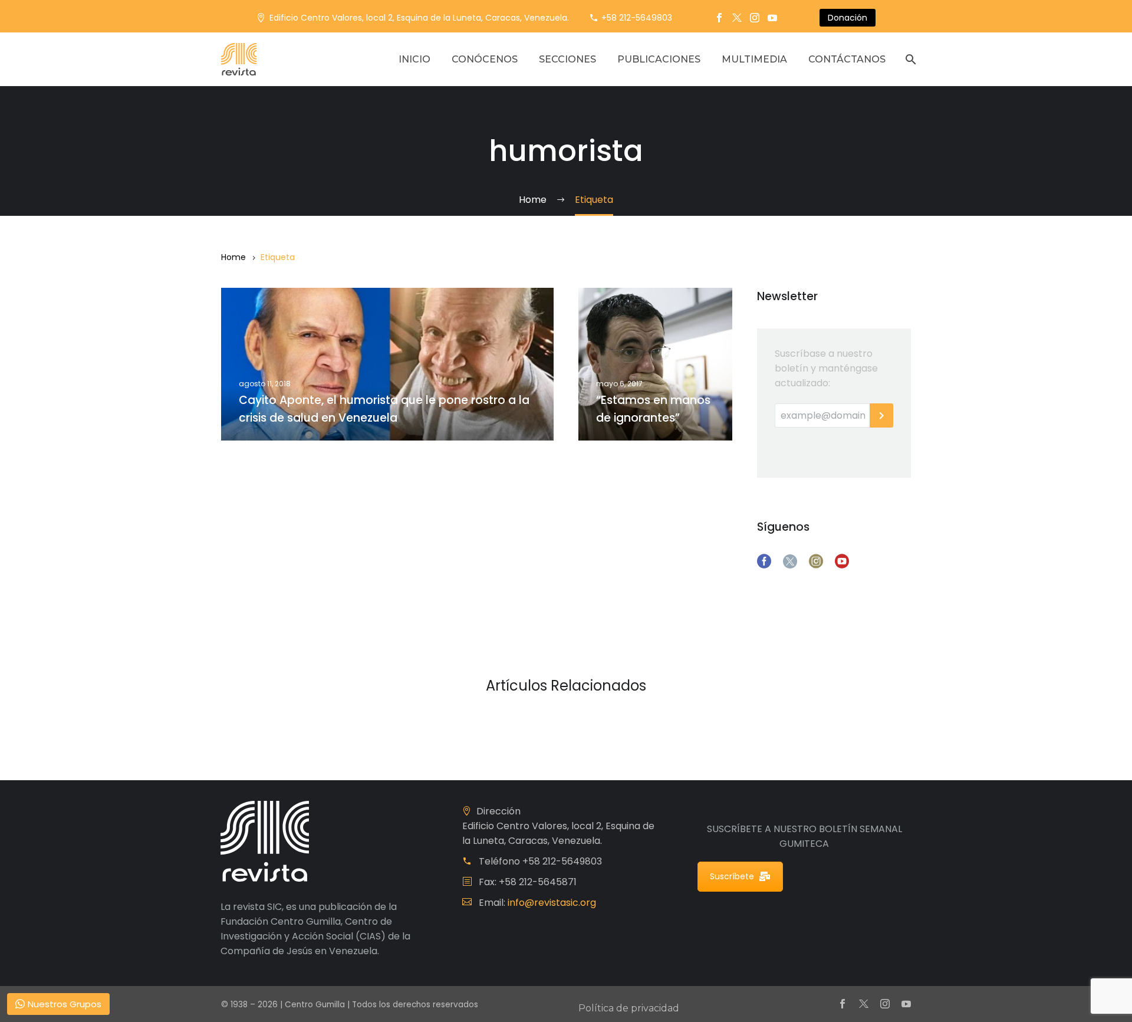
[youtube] (842, 561)
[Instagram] (755, 17)
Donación (847, 18)
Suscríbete (732, 876)
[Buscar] (909, 59)
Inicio (414, 59)
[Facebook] (719, 17)
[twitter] (790, 561)
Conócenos (485, 59)
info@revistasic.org (552, 902)
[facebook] (764, 561)
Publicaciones (658, 59)
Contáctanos (847, 59)
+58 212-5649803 (636, 18)
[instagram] (816, 561)
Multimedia (754, 59)
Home (233, 257)
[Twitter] (737, 17)
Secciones (567, 59)
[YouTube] (772, 17)
